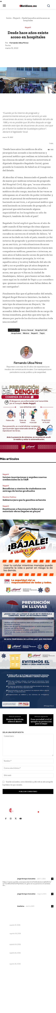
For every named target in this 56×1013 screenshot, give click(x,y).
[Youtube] (20, 819)
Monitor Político (9, 497)
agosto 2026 (9, 981)
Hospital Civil (41, 330)
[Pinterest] (27, 55)
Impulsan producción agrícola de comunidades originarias (24, 939)
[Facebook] (15, 55)
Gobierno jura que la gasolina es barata (24, 499)
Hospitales (16, 333)
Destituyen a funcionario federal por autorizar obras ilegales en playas (23, 510)
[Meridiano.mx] (28, 6)
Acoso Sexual (27, 330)
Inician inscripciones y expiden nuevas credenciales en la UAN (25, 478)
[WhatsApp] (33, 55)
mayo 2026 (9, 993)
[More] (40, 55)
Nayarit (16, 18)
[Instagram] (11, 819)
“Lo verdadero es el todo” (15, 930)
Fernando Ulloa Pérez (19, 43)
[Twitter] (21, 55)
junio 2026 (8, 989)
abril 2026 (8, 997)
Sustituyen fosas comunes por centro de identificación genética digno (22, 920)
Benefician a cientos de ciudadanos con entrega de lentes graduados (24, 489)
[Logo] (28, 810)
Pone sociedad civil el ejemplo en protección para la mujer (41, 721)
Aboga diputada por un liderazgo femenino (23, 949)
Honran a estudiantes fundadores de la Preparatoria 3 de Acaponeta (27, 959)
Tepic (42, 333)
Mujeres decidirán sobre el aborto (14, 720)
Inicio (8, 18)
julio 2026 (8, 985)
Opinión (6, 933)
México (26, 333)
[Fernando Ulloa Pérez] (28, 352)
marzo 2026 (9, 1001)
